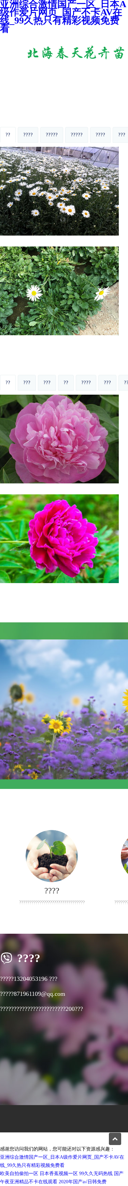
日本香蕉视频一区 (59, 1173)
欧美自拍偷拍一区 (19, 1173)
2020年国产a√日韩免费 (82, 1181)
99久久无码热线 (96, 1173)
